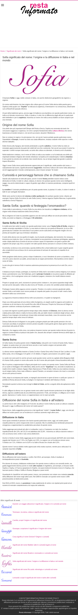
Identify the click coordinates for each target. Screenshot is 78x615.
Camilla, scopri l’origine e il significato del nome (30, 520)
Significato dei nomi (14, 51)
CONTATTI (23, 598)
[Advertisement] (39, 33)
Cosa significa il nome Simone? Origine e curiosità (31, 537)
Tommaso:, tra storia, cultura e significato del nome (31, 512)
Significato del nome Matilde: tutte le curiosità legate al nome (34, 545)
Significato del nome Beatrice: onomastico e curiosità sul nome (35, 553)
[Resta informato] (39, 9)
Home (2, 51)
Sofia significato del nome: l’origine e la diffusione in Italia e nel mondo (38, 561)
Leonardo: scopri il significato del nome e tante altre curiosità (34, 578)
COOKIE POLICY (52, 598)
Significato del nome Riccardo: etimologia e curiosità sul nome (35, 569)
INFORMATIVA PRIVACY (36, 598)
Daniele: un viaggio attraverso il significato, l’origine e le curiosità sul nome (39, 504)
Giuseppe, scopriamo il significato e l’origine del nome (32, 528)
